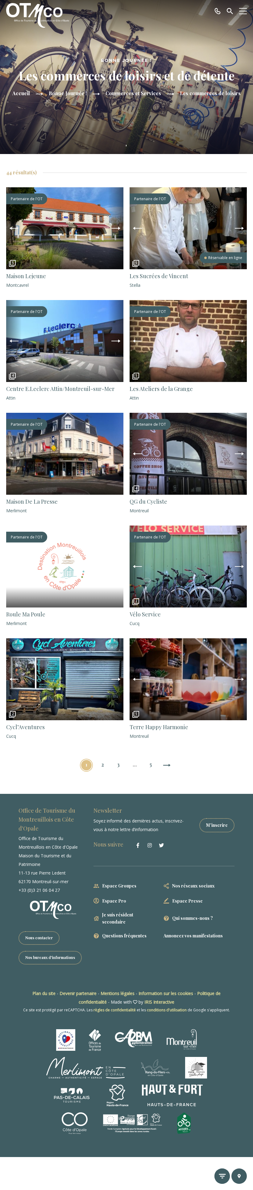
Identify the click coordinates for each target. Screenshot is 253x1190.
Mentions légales (118, 993)
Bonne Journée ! (68, 93)
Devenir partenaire (78, 993)
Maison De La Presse (32, 501)
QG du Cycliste (148, 501)
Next (115, 228)
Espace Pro (114, 901)
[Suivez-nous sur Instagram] (149, 845)
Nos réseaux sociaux (193, 886)
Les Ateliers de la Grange (161, 388)
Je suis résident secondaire (117, 918)
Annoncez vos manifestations (193, 936)
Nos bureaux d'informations (50, 957)
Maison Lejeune (26, 276)
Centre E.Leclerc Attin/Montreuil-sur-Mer (60, 388)
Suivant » (166, 765)
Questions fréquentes (124, 936)
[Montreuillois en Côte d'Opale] (37, 15)
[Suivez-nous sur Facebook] (138, 845)
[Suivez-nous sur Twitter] (161, 845)
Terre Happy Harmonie (159, 727)
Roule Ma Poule (25, 614)
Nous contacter (39, 937)
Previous (14, 228)
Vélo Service (145, 614)
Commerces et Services (133, 93)
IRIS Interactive (159, 1002)
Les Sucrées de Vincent (159, 276)
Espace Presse (187, 901)
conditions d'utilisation (167, 1010)
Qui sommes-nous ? (192, 918)
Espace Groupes (119, 886)
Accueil (21, 93)
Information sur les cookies (166, 993)
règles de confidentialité (114, 1010)
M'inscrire (217, 825)
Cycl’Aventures (25, 727)
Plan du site (44, 993)
